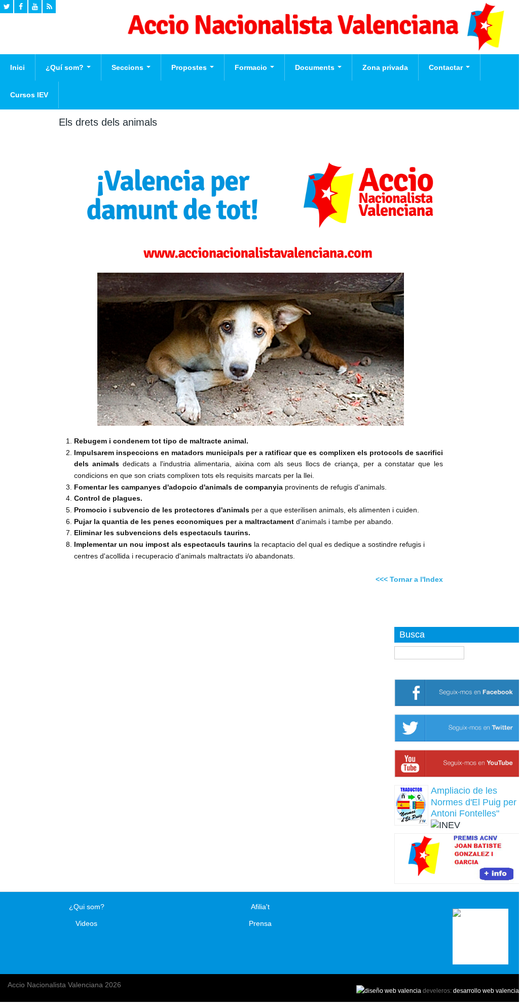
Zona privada (385, 67)
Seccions (128, 67)
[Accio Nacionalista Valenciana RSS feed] (49, 6)
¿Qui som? (86, 907)
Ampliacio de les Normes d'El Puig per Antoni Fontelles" (473, 802)
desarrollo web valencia (486, 990)
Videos (86, 923)
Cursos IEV (29, 95)
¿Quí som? (66, 67)
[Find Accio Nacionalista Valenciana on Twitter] (6, 6)
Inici (17, 67)
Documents (316, 67)
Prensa (260, 923)
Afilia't (260, 907)
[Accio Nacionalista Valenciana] (314, 48)
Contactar (447, 67)
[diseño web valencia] (388, 990)
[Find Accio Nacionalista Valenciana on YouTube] (35, 6)
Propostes (190, 67)
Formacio (252, 67)
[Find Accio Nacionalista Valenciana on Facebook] (20, 6)
